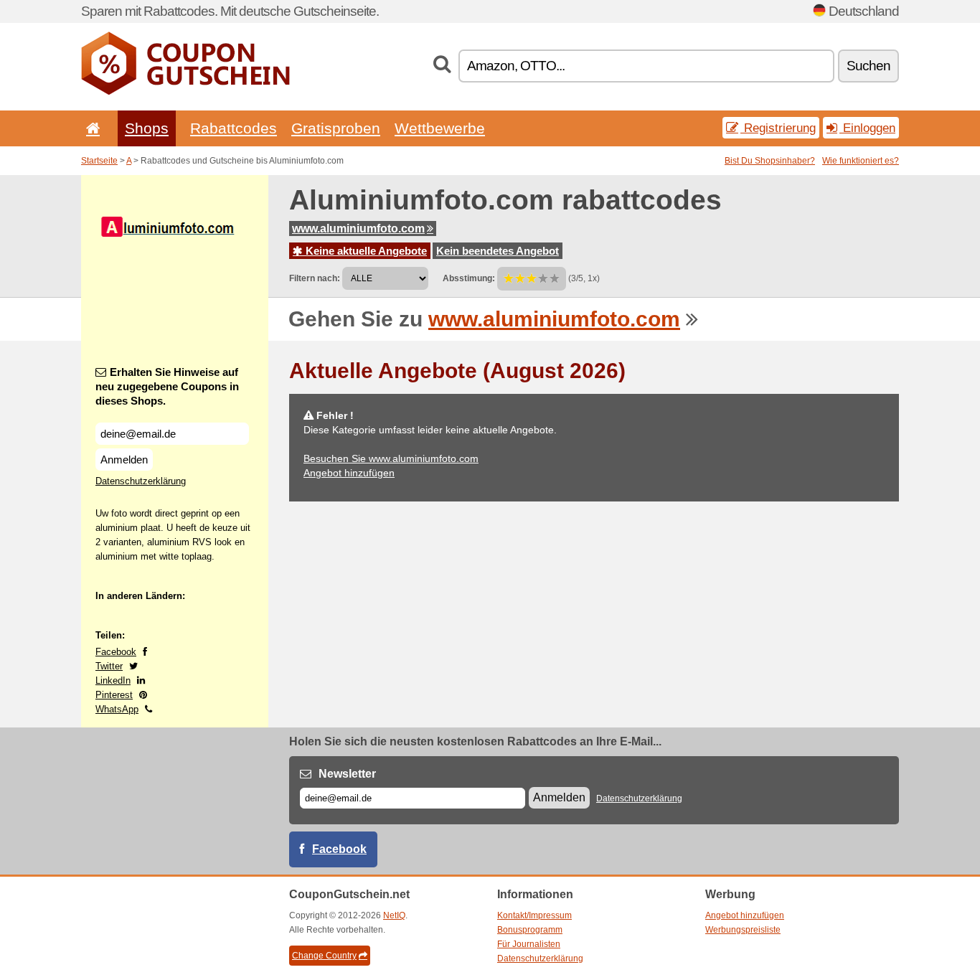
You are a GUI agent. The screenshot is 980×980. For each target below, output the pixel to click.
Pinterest (114, 694)
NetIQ (394, 915)
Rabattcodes (233, 128)
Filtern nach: (314, 278)
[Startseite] (90, 128)
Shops (147, 128)
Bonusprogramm (529, 930)
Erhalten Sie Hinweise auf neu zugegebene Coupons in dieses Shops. (167, 386)
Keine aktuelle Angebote (365, 251)
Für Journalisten (528, 944)
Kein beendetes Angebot (497, 251)
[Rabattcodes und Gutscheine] (185, 92)
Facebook (115, 651)
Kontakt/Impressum (534, 915)
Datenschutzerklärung (140, 481)
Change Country (324, 956)
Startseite (99, 161)
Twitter (109, 666)
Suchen (868, 65)
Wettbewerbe (440, 128)
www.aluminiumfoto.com (358, 228)
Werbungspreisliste (743, 930)
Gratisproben (335, 128)
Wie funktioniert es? (860, 161)
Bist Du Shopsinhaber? (770, 161)
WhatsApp (116, 709)
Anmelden (124, 459)
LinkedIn (113, 680)
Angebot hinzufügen (349, 473)
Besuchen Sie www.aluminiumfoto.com (391, 458)
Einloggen (867, 128)
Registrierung (778, 128)
